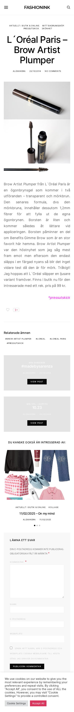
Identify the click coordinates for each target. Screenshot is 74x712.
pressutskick (16, 343)
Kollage (53, 507)
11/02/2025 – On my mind (37, 513)
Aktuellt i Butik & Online (24, 25)
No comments (53, 71)
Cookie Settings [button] (16, 703)
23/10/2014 (35, 71)
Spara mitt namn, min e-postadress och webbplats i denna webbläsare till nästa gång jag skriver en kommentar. (36, 653)
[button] (34, 525)
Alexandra (19, 71)
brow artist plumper (19, 339)
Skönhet (47, 28)
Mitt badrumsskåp (53, 25)
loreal (41, 339)
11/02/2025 (45, 519)
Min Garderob (37, 362)
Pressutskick (31, 28)
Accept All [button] (38, 703)
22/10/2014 (45, 373)
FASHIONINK (37, 7)
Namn (13, 604)
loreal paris (58, 339)
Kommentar (17, 562)
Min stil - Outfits (37, 404)
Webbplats (16, 633)
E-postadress (18, 619)
